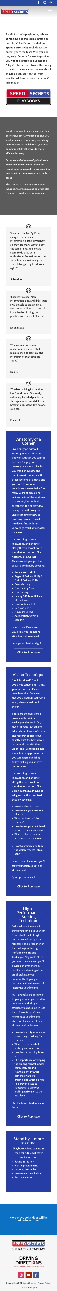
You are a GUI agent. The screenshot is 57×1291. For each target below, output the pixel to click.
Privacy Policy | (44, 1283)
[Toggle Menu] (50, 11)
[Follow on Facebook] (38, 2)
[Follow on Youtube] (50, 2)
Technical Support (28, 1287)
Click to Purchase (28, 652)
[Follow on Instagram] (44, 2)
